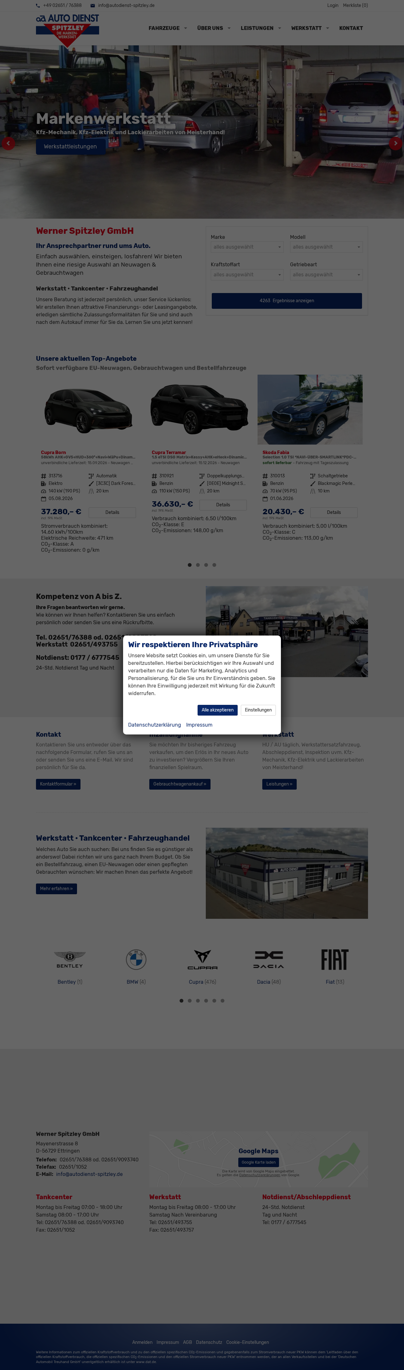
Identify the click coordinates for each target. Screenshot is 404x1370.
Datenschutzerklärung (154, 725)
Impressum (199, 725)
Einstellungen (258, 710)
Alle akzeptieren (218, 710)
